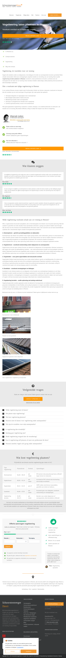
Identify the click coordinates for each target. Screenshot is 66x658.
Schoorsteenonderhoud (30, 605)
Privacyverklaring (43, 656)
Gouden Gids (25, 656)
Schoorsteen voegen (29, 620)
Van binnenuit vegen (29, 615)
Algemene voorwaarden (34, 656)
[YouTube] (3, 635)
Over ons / (27, 613)
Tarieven (26, 611)
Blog (25, 622)
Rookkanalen (27, 607)
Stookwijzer (27, 636)
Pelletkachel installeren (30, 616)
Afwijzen (13, 651)
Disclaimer (55, 656)
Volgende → (8, 546)
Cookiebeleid (20, 647)
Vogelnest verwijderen (30, 618)
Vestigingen (33, 613)
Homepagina (27, 603)
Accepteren (28, 651)
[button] (33, 410)
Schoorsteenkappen (29, 609)
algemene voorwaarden (31, 555)
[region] (21, 646)
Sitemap (60, 656)
